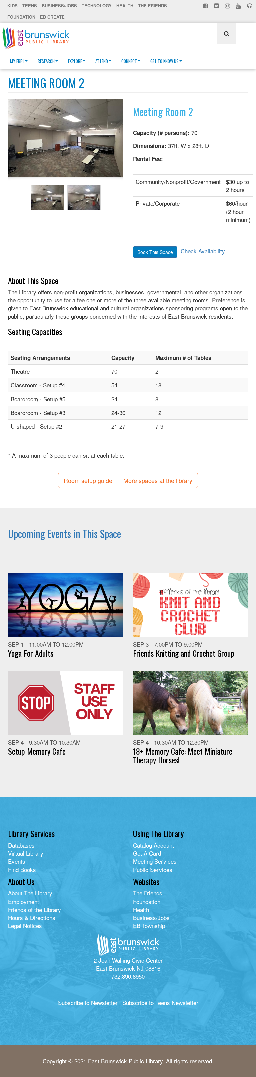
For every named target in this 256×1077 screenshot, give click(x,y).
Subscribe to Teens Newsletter (160, 1002)
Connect (129, 61)
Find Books (22, 869)
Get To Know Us (164, 61)
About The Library (30, 893)
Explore (75, 61)
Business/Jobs (59, 5)
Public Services (152, 869)
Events (16, 861)
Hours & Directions (31, 917)
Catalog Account (153, 845)
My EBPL (17, 61)
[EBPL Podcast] (250, 5)
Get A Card (147, 853)
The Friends (152, 5)
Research (46, 61)
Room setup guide (88, 480)
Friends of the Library (34, 909)
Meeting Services (155, 861)
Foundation (21, 17)
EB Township (149, 925)
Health (124, 5)
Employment (23, 901)
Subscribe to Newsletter (88, 1002)
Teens (29, 5)
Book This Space (155, 252)
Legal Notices (25, 925)
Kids (12, 5)
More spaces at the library (157, 480)
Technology (97, 5)
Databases (21, 845)
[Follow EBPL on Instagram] (228, 5)
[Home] (38, 37)
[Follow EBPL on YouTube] (239, 5)
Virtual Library (25, 853)
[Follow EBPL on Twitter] (217, 5)
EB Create (52, 17)
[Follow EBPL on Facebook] (206, 5)
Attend (101, 61)
